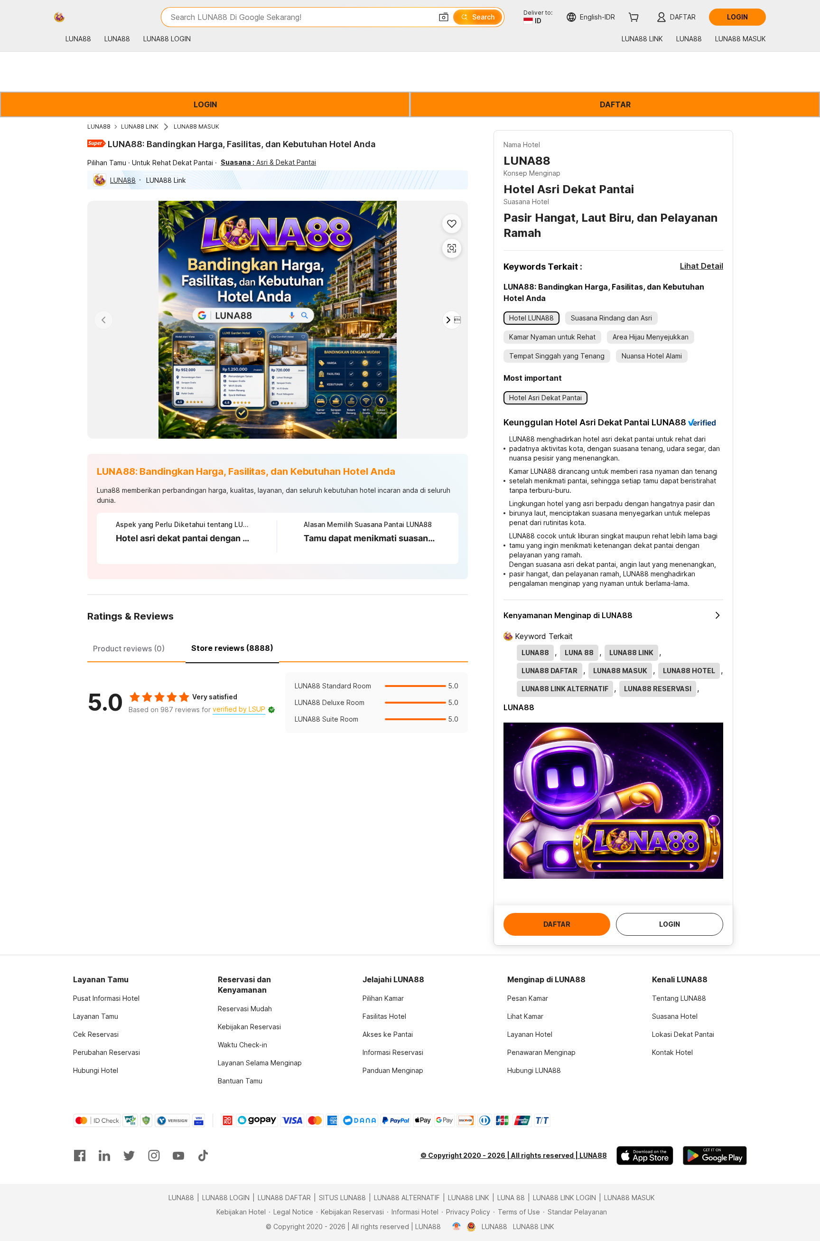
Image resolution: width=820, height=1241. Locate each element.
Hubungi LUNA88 (534, 1070)
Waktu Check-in (242, 1045)
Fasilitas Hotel (384, 1016)
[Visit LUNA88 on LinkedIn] (104, 1155)
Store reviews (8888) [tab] (232, 648)
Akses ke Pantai (388, 1034)
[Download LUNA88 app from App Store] (644, 1155)
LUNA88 (99, 126)
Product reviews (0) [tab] (129, 648)
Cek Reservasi (96, 1034)
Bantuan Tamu (240, 1081)
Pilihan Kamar (383, 998)
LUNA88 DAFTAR (284, 1198)
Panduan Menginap (393, 1070)
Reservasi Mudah (245, 1009)
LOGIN (205, 104)
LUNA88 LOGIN (226, 1198)
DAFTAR (615, 104)
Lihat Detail (701, 266)
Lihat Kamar (525, 1016)
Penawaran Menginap (541, 1052)
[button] (443, 17)
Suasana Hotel (675, 1016)
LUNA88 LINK (139, 126)
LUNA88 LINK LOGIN (564, 1198)
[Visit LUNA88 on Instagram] (153, 1155)
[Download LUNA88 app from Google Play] (715, 1155)
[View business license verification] (456, 1227)
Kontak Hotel (672, 1052)
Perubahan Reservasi (106, 1052)
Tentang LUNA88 (679, 998)
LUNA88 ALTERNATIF (407, 1198)
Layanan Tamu (95, 1016)
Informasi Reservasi (393, 1052)
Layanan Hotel (529, 1034)
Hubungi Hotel (95, 1070)
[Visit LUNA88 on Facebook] (79, 1155)
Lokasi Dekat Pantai (683, 1034)
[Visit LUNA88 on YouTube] (178, 1155)
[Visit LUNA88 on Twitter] (129, 1155)
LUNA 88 (511, 1198)
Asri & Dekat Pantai (268, 162)
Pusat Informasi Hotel (106, 998)
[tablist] (277, 647)
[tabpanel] (277, 702)
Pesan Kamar (527, 998)
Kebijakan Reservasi (249, 1027)
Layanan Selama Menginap (260, 1063)
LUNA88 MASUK (196, 126)
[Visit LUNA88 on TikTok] (203, 1155)
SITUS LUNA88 (342, 1198)
